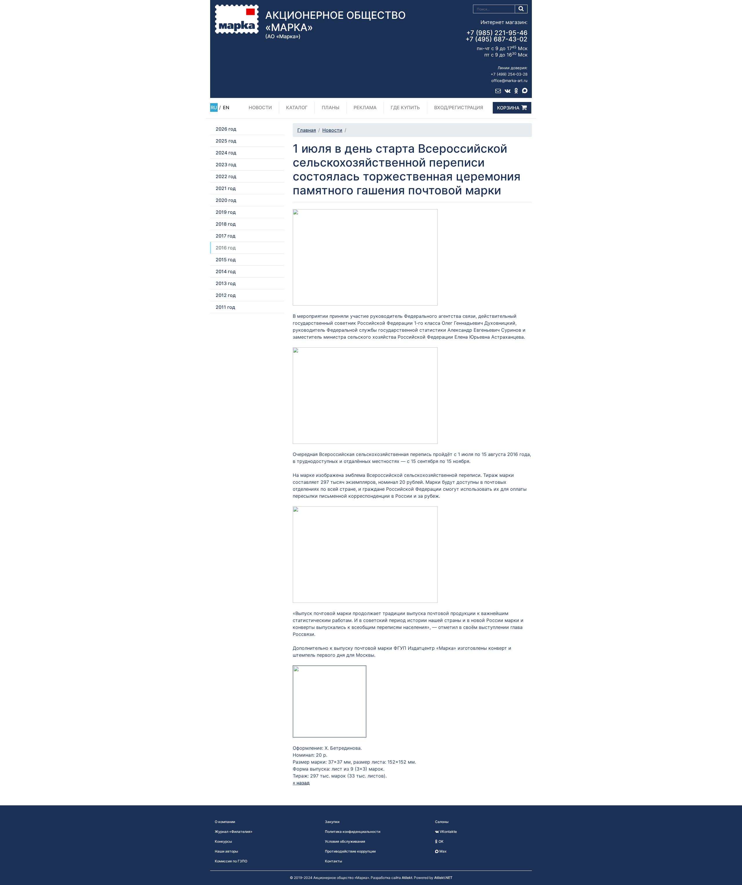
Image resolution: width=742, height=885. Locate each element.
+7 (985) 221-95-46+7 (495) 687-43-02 (496, 36)
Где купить (405, 107)
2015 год (226, 259)
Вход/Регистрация (458, 107)
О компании (225, 822)
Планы (330, 107)
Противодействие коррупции (350, 851)
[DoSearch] (521, 9)
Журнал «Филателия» (233, 831)
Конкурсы (223, 841)
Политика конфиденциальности (352, 831)
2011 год (225, 307)
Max (443, 851)
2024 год (226, 153)
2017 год (225, 236)
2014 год (226, 271)
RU (214, 107)
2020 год (226, 200)
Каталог (297, 107)
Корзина (508, 108)
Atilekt (407, 877)
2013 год (226, 283)
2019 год (226, 212)
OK (440, 841)
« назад (301, 783)
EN (226, 107)
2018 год (226, 224)
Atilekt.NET (443, 877)
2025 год (226, 141)
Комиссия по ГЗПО (231, 861)
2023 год (226, 164)
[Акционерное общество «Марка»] (237, 19)
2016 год (226, 248)
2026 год (226, 129)
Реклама (365, 107)
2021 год (226, 188)
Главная (306, 130)
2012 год (226, 295)
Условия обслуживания (345, 841)
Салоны (441, 822)
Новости (260, 107)
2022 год (226, 176)
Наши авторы (226, 851)
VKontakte (448, 831)
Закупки (332, 822)
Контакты (333, 861)
